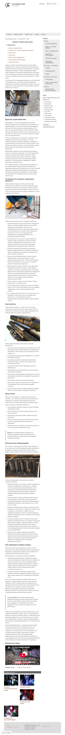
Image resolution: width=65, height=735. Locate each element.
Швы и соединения (51, 51)
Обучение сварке (51, 58)
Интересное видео (14, 62)
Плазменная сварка (49, 109)
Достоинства (12, 52)
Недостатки (12, 55)
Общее (47, 68)
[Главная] (8, 8)
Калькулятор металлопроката (50, 89)
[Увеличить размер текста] (44, 4)
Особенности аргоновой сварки (9, 719)
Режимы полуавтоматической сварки (10, 688)
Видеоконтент (18, 34)
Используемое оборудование (16, 57)
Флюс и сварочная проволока (51, 83)
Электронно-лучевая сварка (51, 121)
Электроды (49, 79)
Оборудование (50, 71)
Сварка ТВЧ (47, 111)
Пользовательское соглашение (12, 727)
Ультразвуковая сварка (50, 117)
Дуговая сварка (48, 104)
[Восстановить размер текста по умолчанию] (42, 4)
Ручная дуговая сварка (25, 702)
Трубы (47, 74)
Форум (37, 34)
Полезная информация (49, 62)
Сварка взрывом (48, 113)
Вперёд (8, 732)
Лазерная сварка (25, 687)
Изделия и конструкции (49, 54)
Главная (9, 34)
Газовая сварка (48, 102)
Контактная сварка (49, 105)
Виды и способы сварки (24, 667)
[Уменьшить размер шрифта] (40, 4)
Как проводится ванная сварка (17, 59)
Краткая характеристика (15, 48)
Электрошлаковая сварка (50, 119)
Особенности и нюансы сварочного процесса (21, 50)
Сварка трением (48, 115)
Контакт (43, 34)
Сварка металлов (51, 43)
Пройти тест (29, 34)
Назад (3, 732)
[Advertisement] (32, 21)
